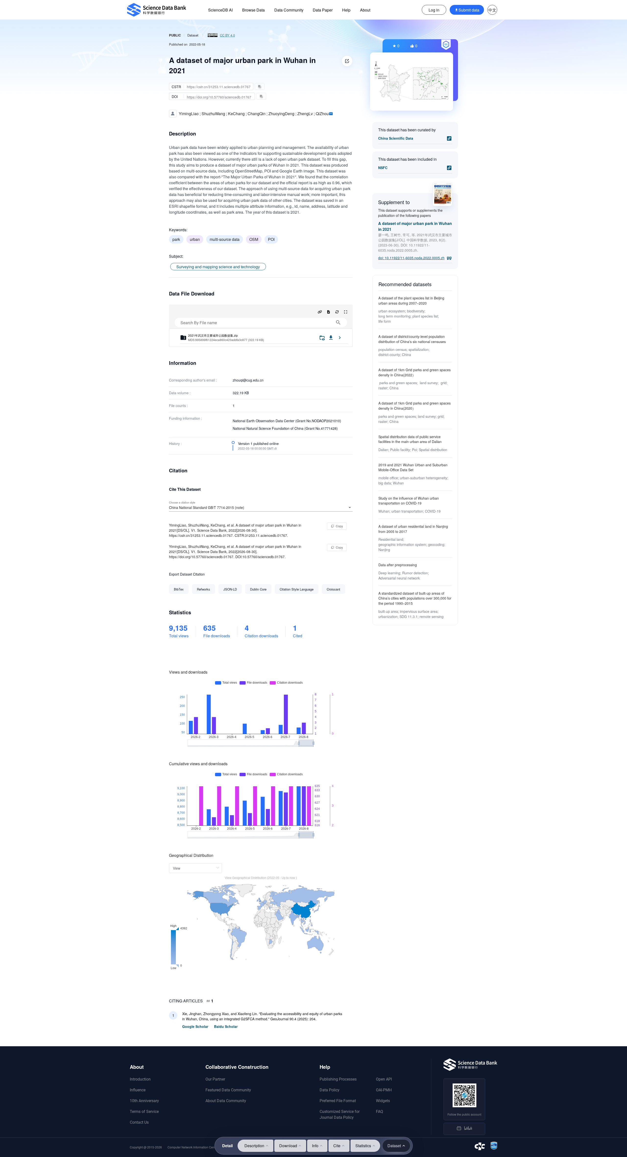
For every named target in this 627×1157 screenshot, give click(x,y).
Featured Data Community (228, 1090)
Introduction (140, 1079)
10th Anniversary (144, 1100)
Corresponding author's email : (193, 380)
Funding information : (185, 418)
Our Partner (215, 1079)
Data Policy (329, 1090)
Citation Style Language (297, 589)
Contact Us (139, 1122)
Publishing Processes (338, 1079)
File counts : (178, 405)
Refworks (203, 589)
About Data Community (225, 1100)
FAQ (379, 1111)
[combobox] (261, 507)
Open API (384, 1079)
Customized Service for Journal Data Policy (340, 1114)
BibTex (179, 589)
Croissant (333, 589)
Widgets (383, 1100)
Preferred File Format (338, 1100)
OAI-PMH (384, 1090)
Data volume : (180, 392)
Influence (137, 1090)
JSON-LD (230, 589)
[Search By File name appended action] (338, 322)
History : (175, 443)
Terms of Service (144, 1111)
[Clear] (343, 507)
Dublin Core (258, 589)
